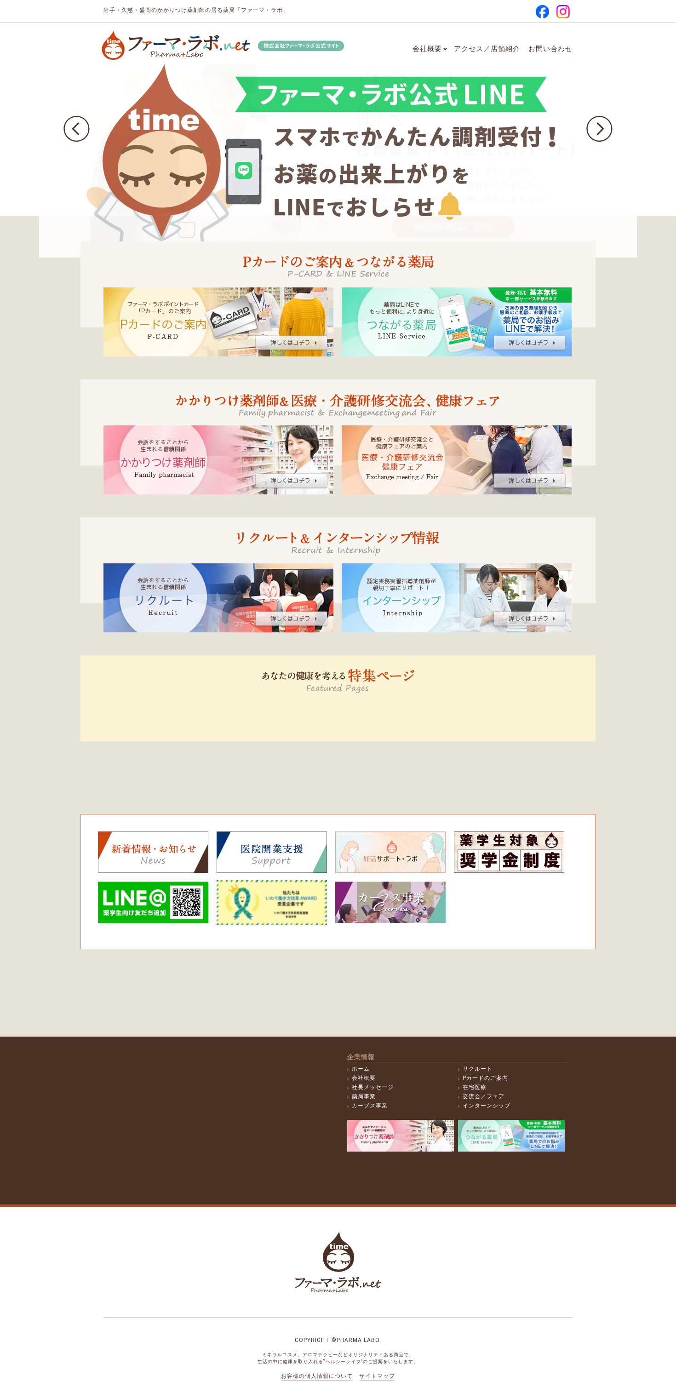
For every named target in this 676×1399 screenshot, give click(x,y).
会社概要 (427, 49)
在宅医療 (475, 1087)
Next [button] (599, 129)
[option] (338, 129)
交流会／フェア (483, 1096)
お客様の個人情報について (317, 1376)
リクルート (478, 1069)
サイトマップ (377, 1376)
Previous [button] (76, 129)
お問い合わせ (550, 49)
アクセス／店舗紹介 (487, 49)
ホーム (361, 1069)
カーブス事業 (370, 1105)
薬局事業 (364, 1096)
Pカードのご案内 (485, 1078)
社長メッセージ (373, 1087)
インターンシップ (486, 1105)
